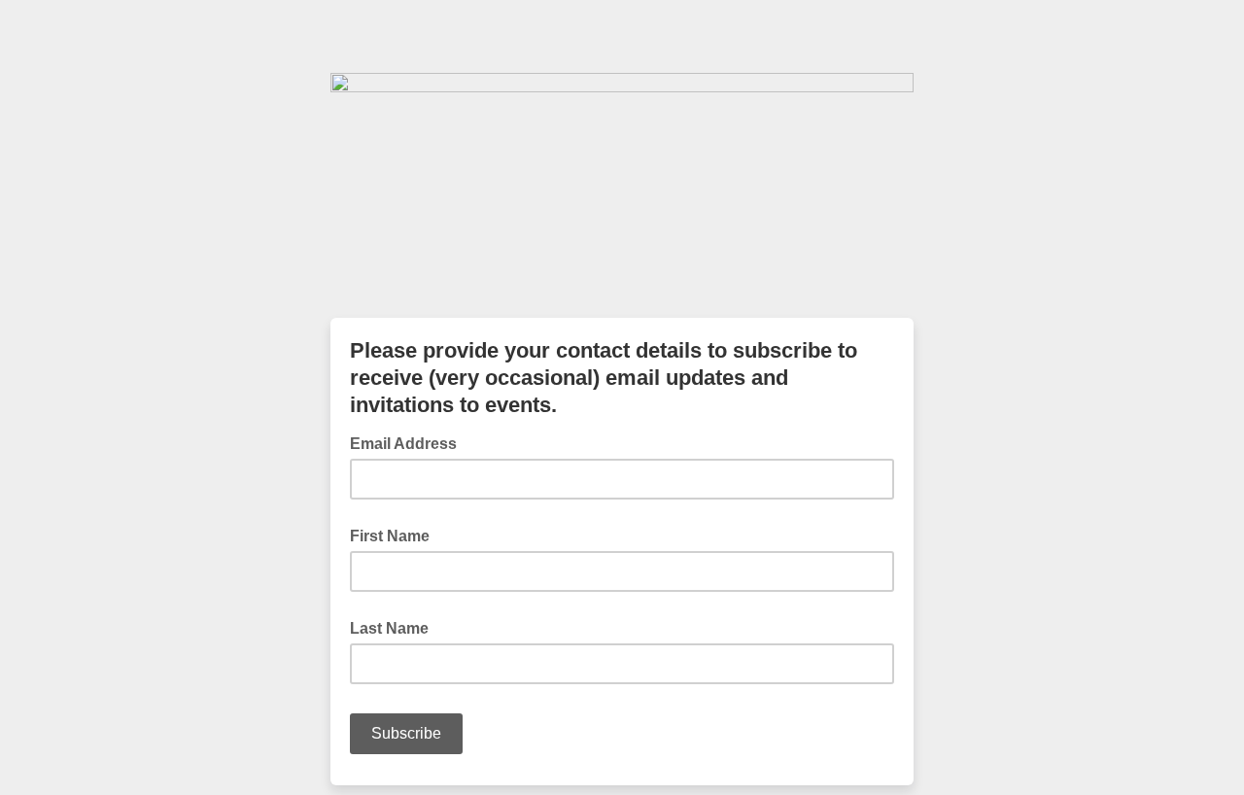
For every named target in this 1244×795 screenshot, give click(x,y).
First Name (390, 536)
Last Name (389, 628)
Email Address (409, 442)
